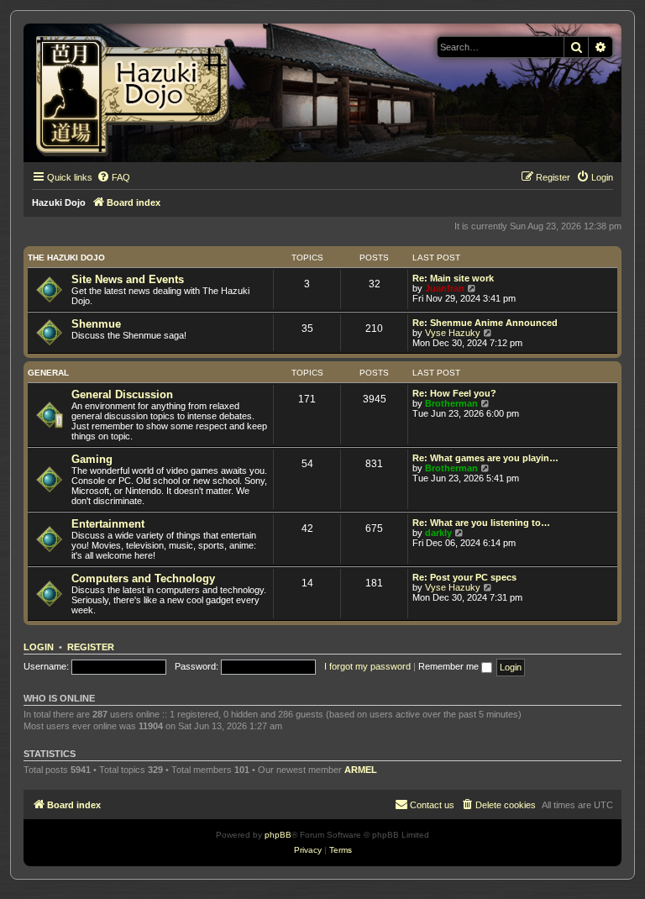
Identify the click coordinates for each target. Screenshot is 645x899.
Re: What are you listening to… (481, 523)
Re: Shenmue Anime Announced (485, 323)
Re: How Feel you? (454, 393)
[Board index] (138, 93)
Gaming (92, 459)
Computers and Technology (143, 578)
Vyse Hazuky (452, 333)
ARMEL (360, 770)
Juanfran (444, 288)
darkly (438, 533)
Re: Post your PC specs (464, 577)
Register (90, 647)
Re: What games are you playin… (485, 458)
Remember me (449, 666)
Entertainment (107, 524)
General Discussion (122, 394)
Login (39, 647)
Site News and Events (127, 279)
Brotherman (451, 403)
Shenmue (96, 324)
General (48, 372)
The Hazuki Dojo (66, 257)
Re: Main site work (453, 278)
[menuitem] (113, 177)
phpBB (278, 834)
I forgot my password (367, 666)
